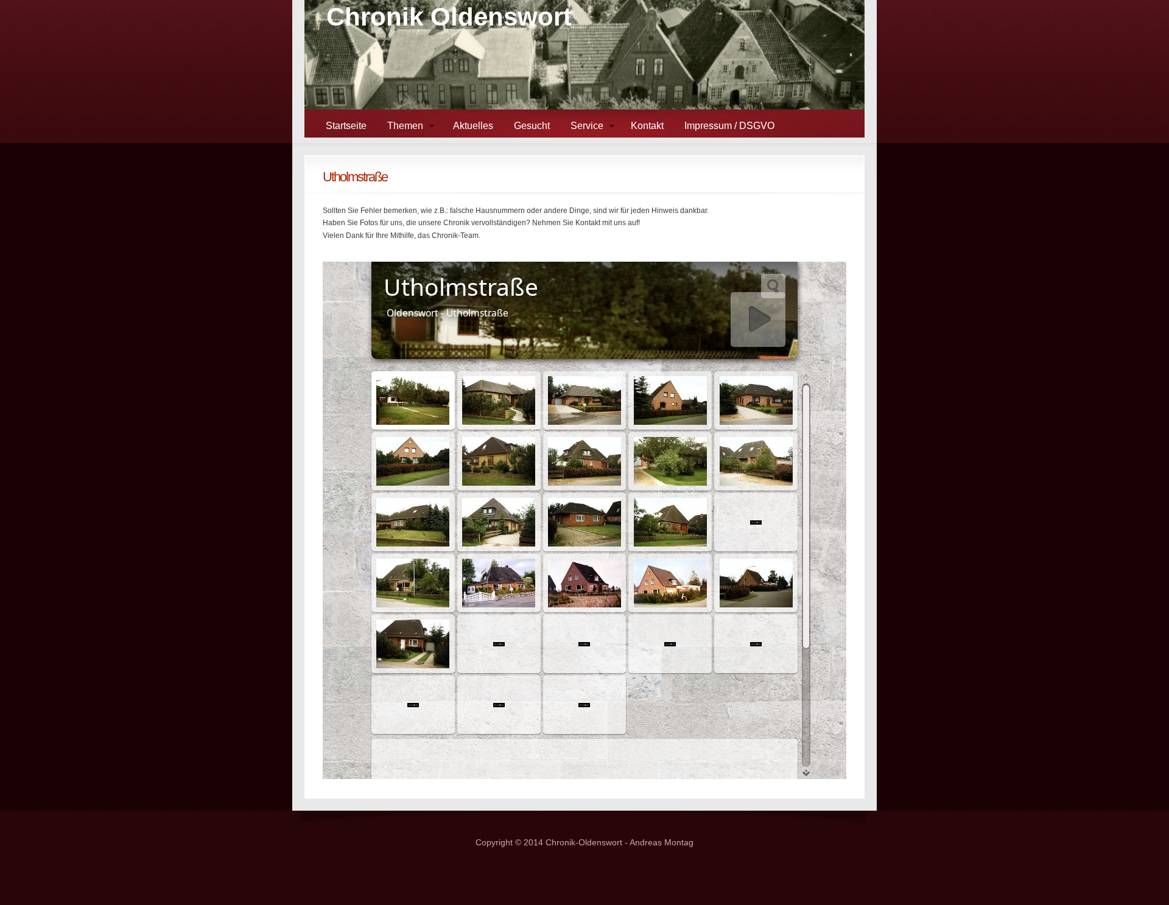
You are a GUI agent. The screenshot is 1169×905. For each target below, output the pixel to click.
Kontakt (647, 126)
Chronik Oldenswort (449, 16)
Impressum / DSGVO (729, 126)
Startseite (346, 126)
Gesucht (532, 126)
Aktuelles (473, 126)
